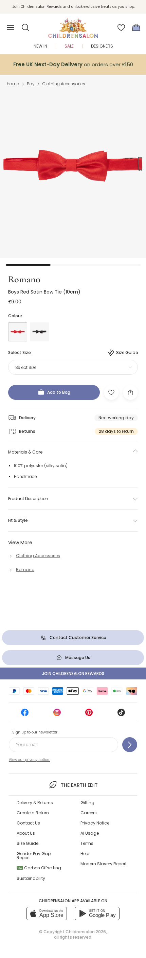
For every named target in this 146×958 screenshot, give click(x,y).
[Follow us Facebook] (25, 714)
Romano (24, 279)
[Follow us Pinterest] (89, 714)
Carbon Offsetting (39, 868)
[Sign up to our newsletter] (129, 744)
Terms (86, 843)
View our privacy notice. (29, 759)
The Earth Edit (79, 785)
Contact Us (28, 823)
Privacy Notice (94, 823)
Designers (102, 46)
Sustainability (31, 878)
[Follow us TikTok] (121, 714)
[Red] (17, 331)
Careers (88, 813)
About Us (26, 833)
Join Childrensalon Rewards (73, 673)
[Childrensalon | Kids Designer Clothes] (73, 25)
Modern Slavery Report (103, 864)
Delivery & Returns (35, 802)
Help (84, 853)
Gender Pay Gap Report (34, 856)
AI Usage (89, 833)
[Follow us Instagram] (57, 714)
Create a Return (33, 813)
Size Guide (27, 843)
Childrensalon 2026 (86, 932)
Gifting (87, 802)
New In (40, 46)
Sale (69, 46)
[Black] (39, 331)
